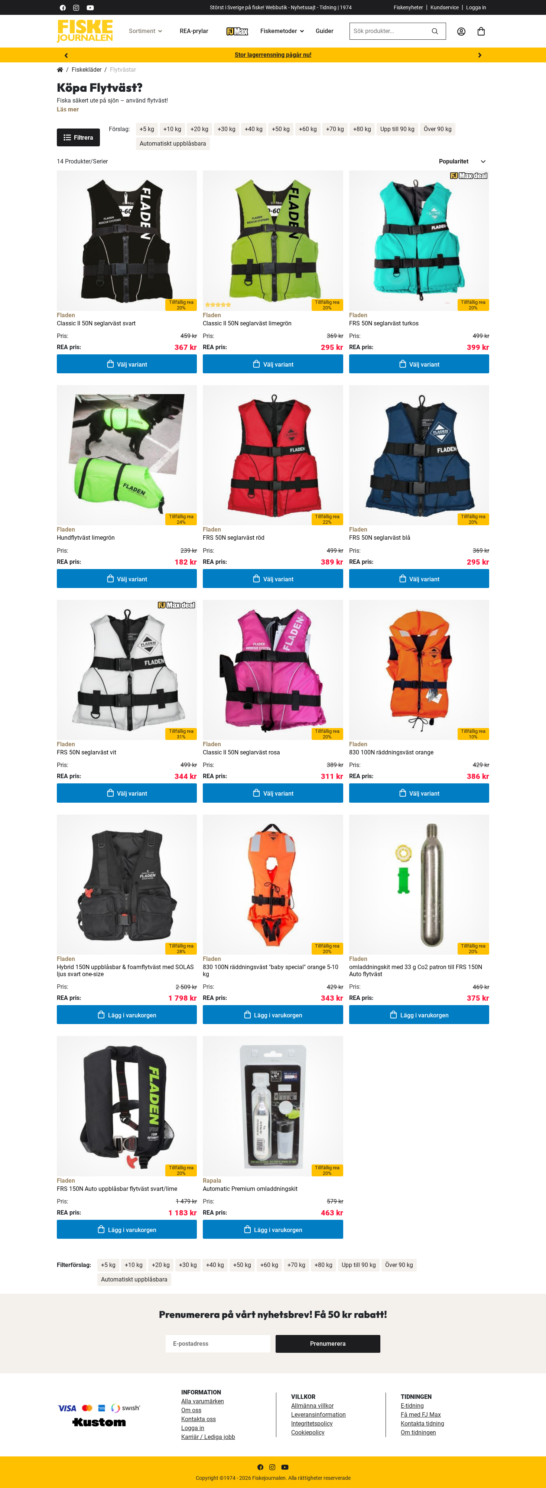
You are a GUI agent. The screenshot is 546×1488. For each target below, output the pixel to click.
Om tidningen (418, 1432)
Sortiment (142, 31)
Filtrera (83, 137)
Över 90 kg (438, 129)
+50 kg (281, 129)
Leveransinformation (318, 1414)
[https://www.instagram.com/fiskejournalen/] (76, 7)
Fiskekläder (86, 69)
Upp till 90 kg (397, 129)
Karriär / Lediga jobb (208, 1436)
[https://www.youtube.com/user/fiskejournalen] (90, 7)
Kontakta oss (198, 1419)
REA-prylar (194, 31)
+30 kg (226, 129)
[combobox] (387, 31)
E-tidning (412, 1405)
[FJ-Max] (237, 31)
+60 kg (308, 129)
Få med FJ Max (421, 1414)
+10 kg (172, 129)
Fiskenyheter (408, 7)
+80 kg (362, 129)
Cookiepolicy (308, 1432)
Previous (66, 55)
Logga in (476, 7)
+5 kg (147, 129)
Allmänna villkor (312, 1405)
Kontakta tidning (422, 1423)
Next (480, 55)
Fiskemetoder (278, 31)
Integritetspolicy (312, 1423)
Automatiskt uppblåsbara (173, 143)
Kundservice (444, 7)
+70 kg (335, 129)
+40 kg (254, 129)
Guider (325, 31)
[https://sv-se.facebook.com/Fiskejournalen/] (63, 7)
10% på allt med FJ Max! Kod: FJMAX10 (273, 54)
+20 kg (199, 129)
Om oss (191, 1410)
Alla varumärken (202, 1401)
